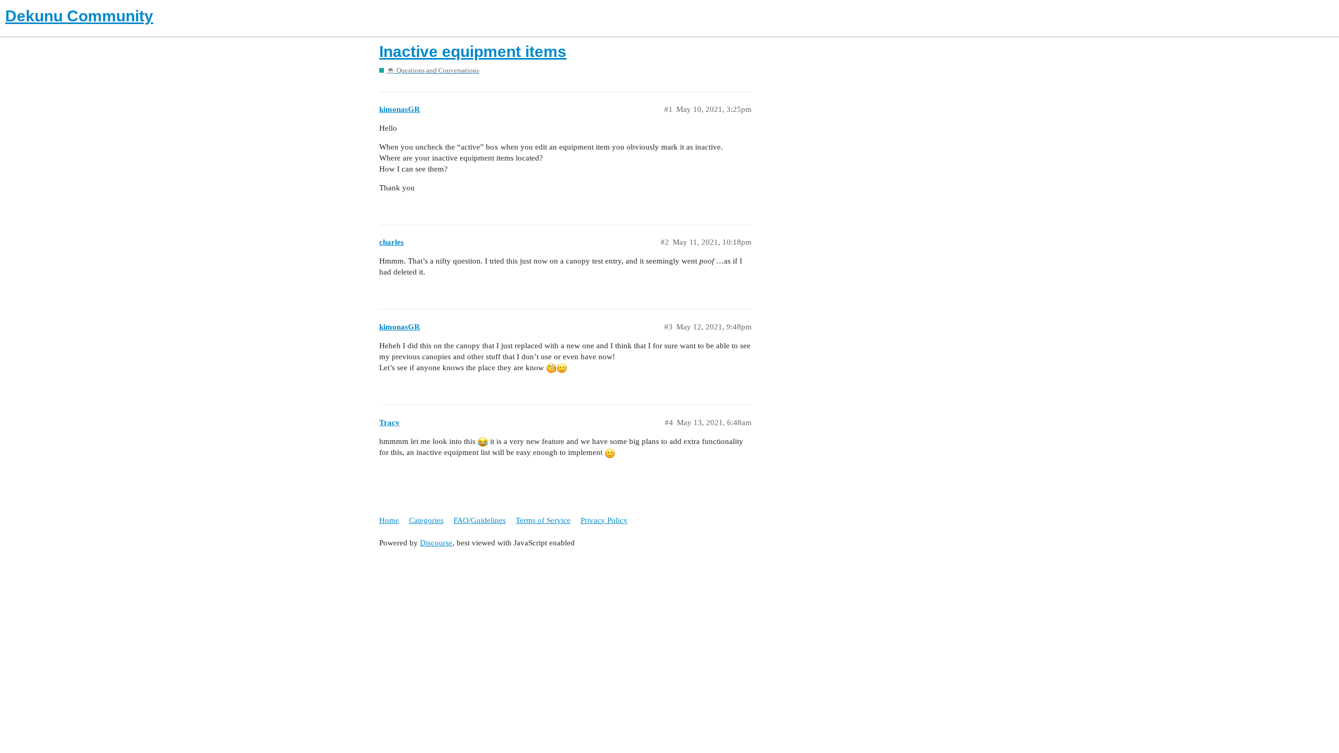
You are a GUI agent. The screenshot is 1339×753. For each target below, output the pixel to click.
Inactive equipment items (472, 51)
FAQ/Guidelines (479, 520)
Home (389, 520)
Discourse (436, 543)
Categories (426, 520)
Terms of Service (543, 520)
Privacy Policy (604, 520)
